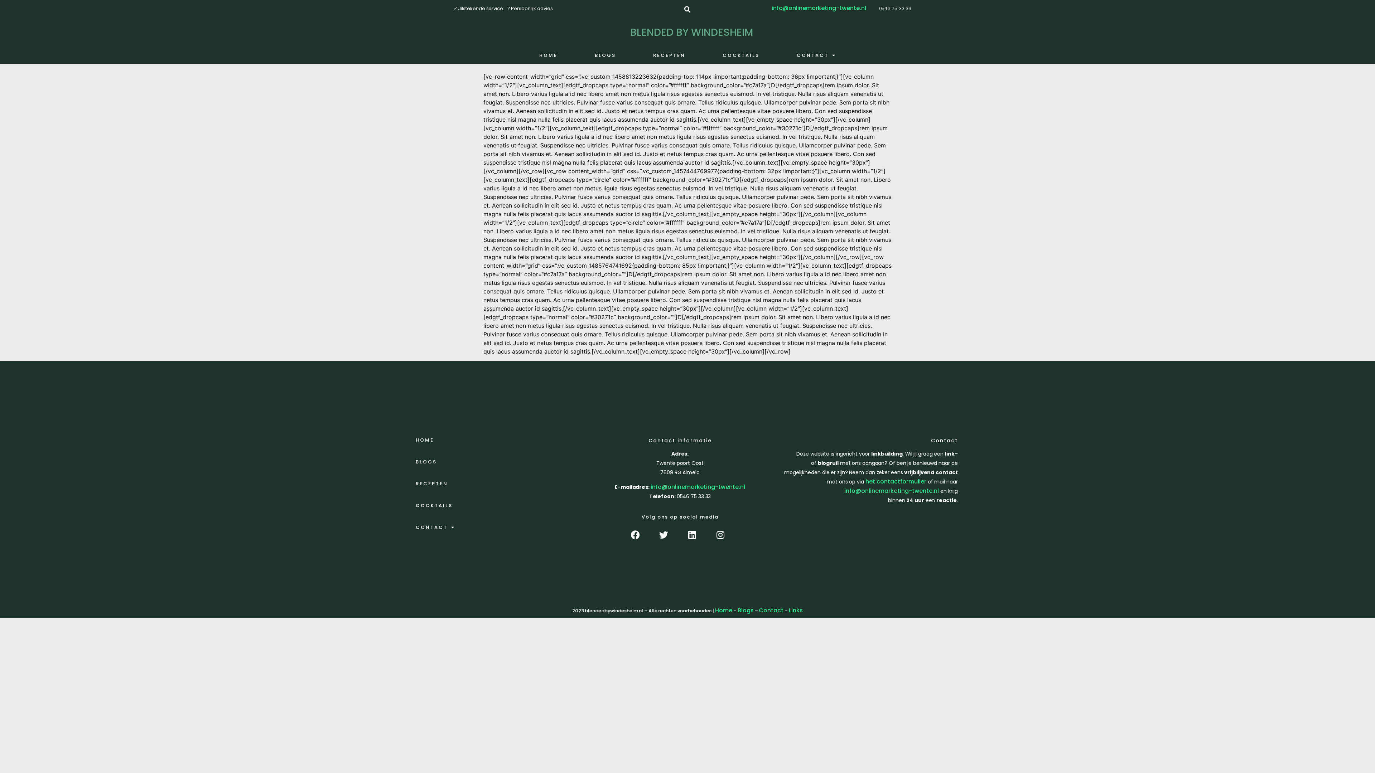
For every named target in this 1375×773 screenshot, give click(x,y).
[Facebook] (635, 535)
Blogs (605, 55)
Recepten (669, 55)
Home (548, 55)
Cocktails (741, 55)
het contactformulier (895, 481)
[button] (687, 9)
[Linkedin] (692, 535)
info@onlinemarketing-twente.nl (698, 487)
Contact (813, 55)
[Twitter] (664, 535)
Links (796, 610)
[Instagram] (720, 535)
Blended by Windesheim (691, 32)
